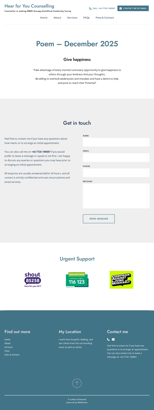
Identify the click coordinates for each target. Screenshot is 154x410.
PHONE (86, 166)
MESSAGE (87, 181)
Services (9, 347)
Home (7, 339)
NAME (86, 135)
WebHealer (83, 402)
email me (123, 345)
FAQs (7, 350)
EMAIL (86, 151)
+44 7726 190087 (128, 356)
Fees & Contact (12, 354)
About (8, 343)
